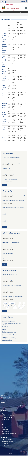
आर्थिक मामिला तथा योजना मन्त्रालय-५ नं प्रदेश (9, 332)
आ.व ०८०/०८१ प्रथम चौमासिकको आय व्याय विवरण (11, 163)
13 (7, 307)
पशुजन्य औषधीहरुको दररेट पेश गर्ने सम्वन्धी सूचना (11, 242)
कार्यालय (5, 14)
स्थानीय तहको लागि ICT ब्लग (18, 323)
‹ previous (12, 303)
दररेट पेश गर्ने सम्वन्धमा (6, 259)
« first (5, 303)
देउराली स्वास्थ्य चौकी (4, 121)
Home (2, 14)
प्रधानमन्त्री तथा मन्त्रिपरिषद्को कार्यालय (8, 323)
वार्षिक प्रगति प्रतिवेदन (7, 439)
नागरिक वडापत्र (5, 431)
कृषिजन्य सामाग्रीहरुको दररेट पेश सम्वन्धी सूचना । (11, 248)
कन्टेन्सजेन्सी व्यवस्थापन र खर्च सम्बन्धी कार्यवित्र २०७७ (12, 285)
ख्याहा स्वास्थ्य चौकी (4, 129)
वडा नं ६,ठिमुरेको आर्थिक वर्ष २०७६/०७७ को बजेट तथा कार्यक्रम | (14, 207)
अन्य (4, 185)
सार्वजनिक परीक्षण (5, 445)
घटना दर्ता (4, 427)
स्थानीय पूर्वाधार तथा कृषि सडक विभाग (7, 324)
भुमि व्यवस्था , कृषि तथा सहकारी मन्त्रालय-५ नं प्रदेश (10, 335)
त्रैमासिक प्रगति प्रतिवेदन (7, 441)
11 (19, 305)
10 (14, 305)
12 (23, 305)
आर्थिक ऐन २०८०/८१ (6, 168)
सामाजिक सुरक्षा (5, 429)
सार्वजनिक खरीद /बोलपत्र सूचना (8, 415)
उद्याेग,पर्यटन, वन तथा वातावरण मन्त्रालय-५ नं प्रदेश (9, 334)
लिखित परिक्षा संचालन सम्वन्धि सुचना (13, 12)
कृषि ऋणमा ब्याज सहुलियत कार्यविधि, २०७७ (10, 274)
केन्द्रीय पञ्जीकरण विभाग (5, 320)
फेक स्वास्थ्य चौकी (4, 71)
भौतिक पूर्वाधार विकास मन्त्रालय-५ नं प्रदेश (8, 337)
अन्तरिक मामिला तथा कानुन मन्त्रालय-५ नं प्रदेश (9, 338)
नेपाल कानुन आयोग (5, 328)
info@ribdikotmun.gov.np (17, 405)
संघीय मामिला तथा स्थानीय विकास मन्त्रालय (8, 321)
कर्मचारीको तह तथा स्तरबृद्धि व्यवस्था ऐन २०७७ (10, 280)
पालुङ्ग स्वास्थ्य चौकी (4, 78)
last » (20, 307)
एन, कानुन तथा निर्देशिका (7, 417)
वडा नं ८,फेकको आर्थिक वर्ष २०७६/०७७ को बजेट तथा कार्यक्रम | (14, 195)
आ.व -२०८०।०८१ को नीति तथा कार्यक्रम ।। (10, 179)
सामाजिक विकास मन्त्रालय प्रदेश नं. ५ (7, 340)
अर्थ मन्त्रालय (4, 329)
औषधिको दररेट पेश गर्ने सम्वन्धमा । (8, 253)
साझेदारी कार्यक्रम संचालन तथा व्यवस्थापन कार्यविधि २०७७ (12, 291)
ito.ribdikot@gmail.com (6, 405)
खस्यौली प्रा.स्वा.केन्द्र (4, 114)
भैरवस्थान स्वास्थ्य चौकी (4, 105)
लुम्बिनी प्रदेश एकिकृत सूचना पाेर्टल (9, 433)
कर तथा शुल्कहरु (5, 419)
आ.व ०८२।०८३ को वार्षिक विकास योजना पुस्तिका (11, 157)
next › (15, 307)
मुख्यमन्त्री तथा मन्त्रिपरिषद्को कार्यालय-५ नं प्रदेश (9, 331)
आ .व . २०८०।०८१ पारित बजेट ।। (9, 174)
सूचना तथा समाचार (6, 413)
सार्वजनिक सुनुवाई (5, 443)
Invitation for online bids (8, 237)
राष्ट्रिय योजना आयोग (5, 326)
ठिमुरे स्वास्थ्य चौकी (4, 87)
